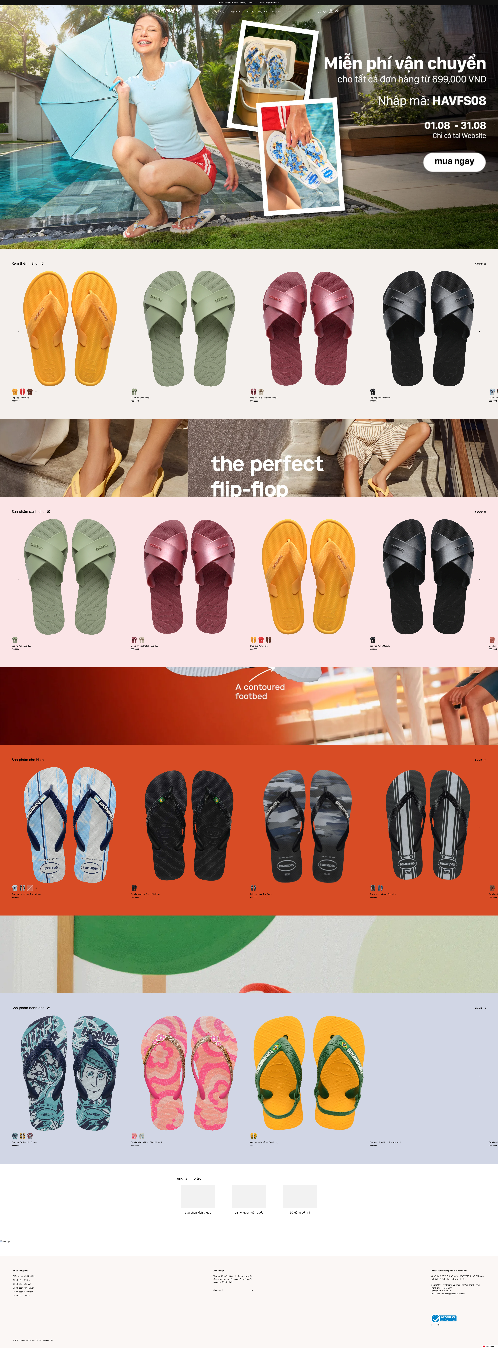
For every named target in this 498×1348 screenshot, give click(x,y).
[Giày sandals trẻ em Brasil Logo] (308, 1073)
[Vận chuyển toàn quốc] (249, 1196)
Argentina (492, 391)
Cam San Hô (22, 391)
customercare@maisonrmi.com (451, 1293)
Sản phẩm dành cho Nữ (31, 511)
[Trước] (4, 124)
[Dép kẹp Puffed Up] (70, 328)
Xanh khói (134, 391)
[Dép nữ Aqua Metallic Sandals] (308, 328)
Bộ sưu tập (220, 11)
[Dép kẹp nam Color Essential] (428, 825)
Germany (22, 888)
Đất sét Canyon (492, 640)
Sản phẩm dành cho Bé (31, 1008)
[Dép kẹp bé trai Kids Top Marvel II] (428, 1073)
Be (261, 391)
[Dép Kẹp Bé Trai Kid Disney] (70, 1073)
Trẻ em (249, 11)
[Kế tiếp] (494, 124)
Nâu (30, 391)
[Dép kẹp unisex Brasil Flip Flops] (189, 825)
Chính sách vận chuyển (23, 1287)
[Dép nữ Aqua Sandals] (189, 328)
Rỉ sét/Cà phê (492, 888)
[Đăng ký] (251, 1290)
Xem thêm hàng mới (28, 263)
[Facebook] (432, 1325)
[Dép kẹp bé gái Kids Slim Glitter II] (189, 1073)
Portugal (30, 888)
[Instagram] (438, 1325)
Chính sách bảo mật (22, 1284)
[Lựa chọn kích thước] (198, 1196)
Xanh (15, 1136)
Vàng (22, 1136)
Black (373, 391)
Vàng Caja (15, 391)
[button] (19, 331)
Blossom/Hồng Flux (134, 1136)
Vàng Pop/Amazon (253, 1136)
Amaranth (253, 391)
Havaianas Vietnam (27, 1340)
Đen (134, 888)
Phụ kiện (262, 11)
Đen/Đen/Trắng (253, 888)
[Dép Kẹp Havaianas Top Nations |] (70, 825)
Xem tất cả (480, 263)
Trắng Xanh (380, 1136)
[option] (249, 124)
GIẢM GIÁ (277, 11)
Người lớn (235, 11)
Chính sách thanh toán (23, 1291)
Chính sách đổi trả (21, 1280)
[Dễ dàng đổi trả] (300, 1196)
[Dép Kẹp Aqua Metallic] (428, 328)
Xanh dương (380, 888)
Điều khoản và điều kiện (24, 1276)
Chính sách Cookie (21, 1295)
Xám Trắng (492, 1136)
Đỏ (30, 1136)
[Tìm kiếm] (319, 11)
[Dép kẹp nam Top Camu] (308, 825)
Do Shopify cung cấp (44, 1340)
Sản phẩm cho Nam (28, 760)
